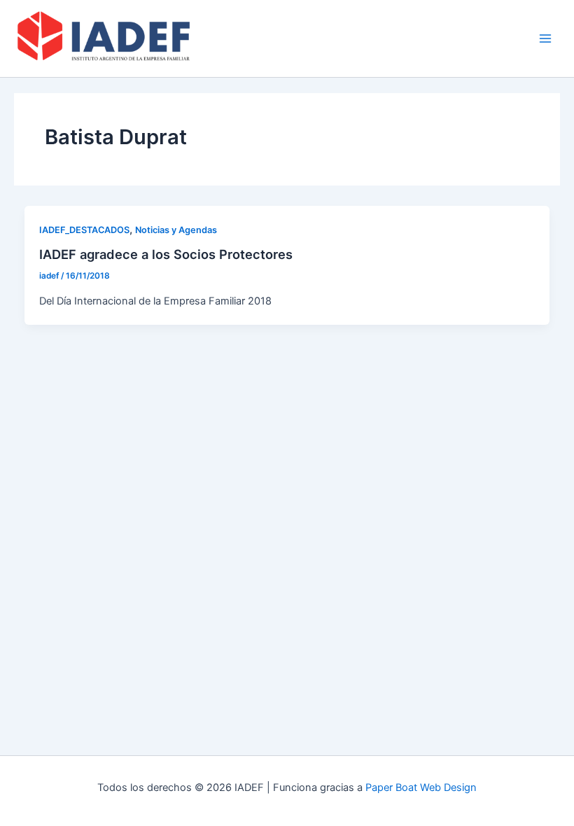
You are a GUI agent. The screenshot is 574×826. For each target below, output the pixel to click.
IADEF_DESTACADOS (84, 230)
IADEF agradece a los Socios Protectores (166, 254)
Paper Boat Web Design (421, 787)
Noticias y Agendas (176, 230)
